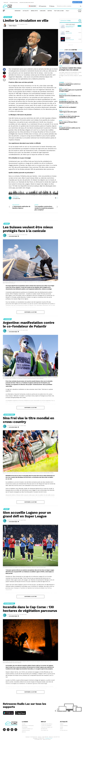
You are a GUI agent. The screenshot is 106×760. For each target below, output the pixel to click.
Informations (44, 728)
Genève (61, 724)
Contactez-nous (14, 2)
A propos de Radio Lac (27, 728)
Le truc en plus (63, 730)
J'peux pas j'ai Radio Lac (46, 727)
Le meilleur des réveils (46, 724)
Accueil (23, 724)
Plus (67, 10)
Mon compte (77, 2)
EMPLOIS (24, 731)
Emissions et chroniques (28, 725)
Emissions (17, 10)
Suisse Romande (64, 725)
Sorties (50, 10)
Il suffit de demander (46, 725)
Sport (61, 728)
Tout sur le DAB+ (59, 10)
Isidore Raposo (13, 25)
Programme (43, 6)
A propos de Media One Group (27, 2)
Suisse (61, 727)
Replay (52, 6)
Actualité (25, 10)
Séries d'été (34, 10)
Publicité (6, 2)
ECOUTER (33, 6)
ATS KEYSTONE (13, 236)
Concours (42, 10)
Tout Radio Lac (44, 730)
